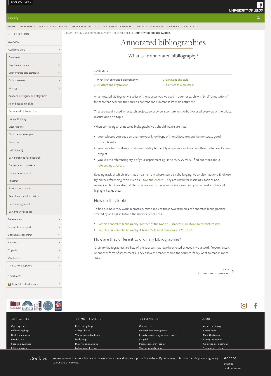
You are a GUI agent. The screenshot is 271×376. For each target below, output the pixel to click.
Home (12, 26)
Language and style (177, 79)
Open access (145, 326)
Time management (19, 204)
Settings (228, 363)
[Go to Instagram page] (244, 306)
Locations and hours (53, 26)
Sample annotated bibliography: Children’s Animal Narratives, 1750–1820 (145, 230)
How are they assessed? (180, 85)
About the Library (212, 326)
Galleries (173, 26)
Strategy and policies (213, 348)
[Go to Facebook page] (256, 306)
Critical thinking (17, 119)
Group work (15, 142)
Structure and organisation (112, 85)
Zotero (158, 179)
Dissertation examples (21, 134)
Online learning (17, 80)
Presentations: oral (19, 173)
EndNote (13, 242)
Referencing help (20, 330)
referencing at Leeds (111, 165)
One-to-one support (20, 265)
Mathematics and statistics (23, 72)
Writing (12, 88)
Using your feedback (20, 211)
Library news (209, 330)
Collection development (215, 344)
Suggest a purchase (21, 344)
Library (13, 17)
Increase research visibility (152, 344)
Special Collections (149, 26)
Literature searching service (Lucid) (157, 335)
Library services (81, 26)
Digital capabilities (18, 65)
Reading (13, 181)
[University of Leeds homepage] (246, 7)
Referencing (15, 219)
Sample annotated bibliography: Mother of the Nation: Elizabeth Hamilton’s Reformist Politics (159, 223)
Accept (230, 358)
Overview (13, 42)
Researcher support (19, 227)
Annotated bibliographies (23, 111)
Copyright (13, 250)
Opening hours (18, 326)
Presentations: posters (21, 165)
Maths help (80, 339)
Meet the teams (211, 335)
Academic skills (16, 49)
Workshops (14, 258)
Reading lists (17, 339)
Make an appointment (86, 348)
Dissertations (16, 126)
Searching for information (23, 196)
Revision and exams (19, 188)
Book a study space (20, 335)
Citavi (144, 179)
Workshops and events (150, 348)
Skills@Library (82, 330)
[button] (258, 18)
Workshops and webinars (87, 335)
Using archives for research (24, 157)
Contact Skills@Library (25, 284)
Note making (15, 150)
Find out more (232, 368)
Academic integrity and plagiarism (27, 96)
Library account (19, 348)
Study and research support (114, 26)
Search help (27, 26)
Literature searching (20, 235)
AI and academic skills (20, 103)
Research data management (153, 330)
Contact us (190, 26)
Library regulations (212, 339)
